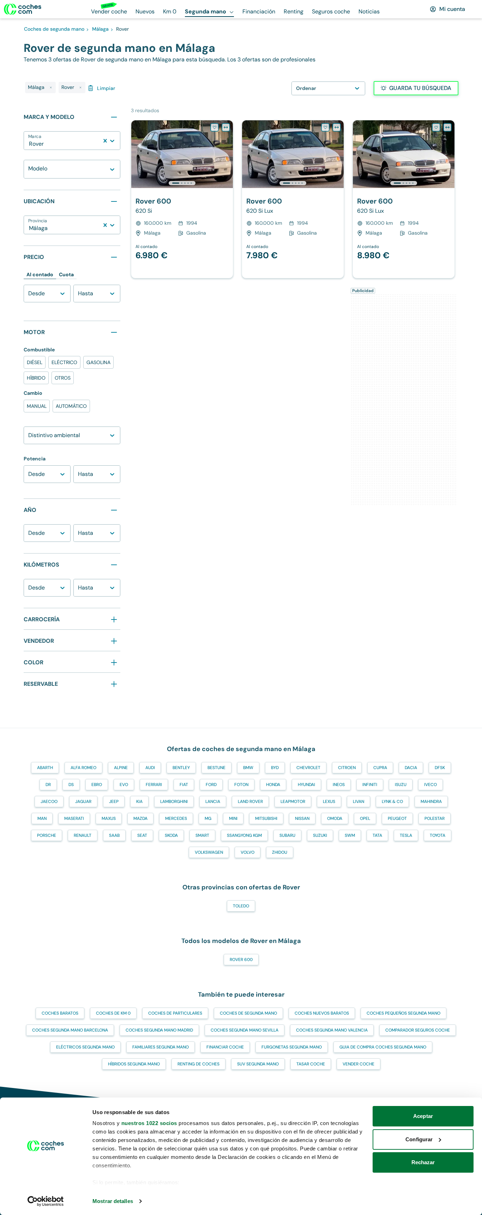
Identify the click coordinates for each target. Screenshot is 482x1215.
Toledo (241, 906)
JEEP (114, 801)
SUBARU (287, 835)
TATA (377, 835)
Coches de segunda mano (248, 1013)
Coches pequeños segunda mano (403, 1013)
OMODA (334, 818)
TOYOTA (437, 835)
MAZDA (140, 818)
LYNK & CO (392, 801)
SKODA (171, 835)
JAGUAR (83, 801)
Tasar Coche (310, 1064)
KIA (139, 801)
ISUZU (400, 784)
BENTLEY (181, 767)
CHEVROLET (308, 767)
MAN (42, 818)
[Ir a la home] (23, 9)
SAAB (114, 835)
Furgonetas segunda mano (291, 1047)
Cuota (66, 274)
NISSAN (302, 818)
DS (71, 784)
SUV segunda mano (258, 1064)
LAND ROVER (250, 801)
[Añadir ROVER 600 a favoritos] (214, 127)
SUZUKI (320, 835)
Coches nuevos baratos (322, 1013)
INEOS (339, 784)
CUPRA (380, 767)
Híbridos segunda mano (134, 1064)
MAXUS (109, 818)
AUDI (150, 767)
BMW (248, 767)
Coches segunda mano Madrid (159, 1030)
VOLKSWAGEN (209, 852)
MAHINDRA (431, 801)
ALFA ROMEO (83, 767)
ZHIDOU (279, 852)
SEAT (142, 835)
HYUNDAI (306, 784)
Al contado (39, 274)
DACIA (411, 767)
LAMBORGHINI (174, 801)
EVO (124, 784)
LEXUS (329, 801)
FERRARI (154, 784)
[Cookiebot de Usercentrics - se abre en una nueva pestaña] (46, 1201)
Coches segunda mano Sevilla (244, 1030)
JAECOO (49, 801)
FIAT (184, 784)
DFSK (440, 767)
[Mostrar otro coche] (181, 183)
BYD (275, 767)
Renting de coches (198, 1064)
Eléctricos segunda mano (85, 1047)
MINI (233, 818)
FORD (211, 784)
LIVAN (358, 801)
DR (48, 784)
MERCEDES (176, 818)
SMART (202, 835)
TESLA (406, 835)
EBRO (96, 784)
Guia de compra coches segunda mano (382, 1047)
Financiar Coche (225, 1047)
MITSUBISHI (266, 818)
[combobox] (29, 144)
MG (208, 818)
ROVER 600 (241, 959)
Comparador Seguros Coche (417, 1030)
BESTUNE (216, 767)
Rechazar (423, 1162)
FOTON (241, 784)
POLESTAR (434, 818)
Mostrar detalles (112, 1201)
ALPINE (121, 767)
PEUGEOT (397, 818)
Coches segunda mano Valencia (332, 1030)
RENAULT (82, 835)
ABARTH (45, 767)
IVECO (430, 784)
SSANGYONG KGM (244, 835)
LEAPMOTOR (293, 801)
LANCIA (212, 801)
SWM (350, 835)
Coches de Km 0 (113, 1013)
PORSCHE (46, 835)
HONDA (273, 784)
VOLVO (247, 852)
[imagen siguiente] (227, 154)
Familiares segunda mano (160, 1047)
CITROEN (347, 767)
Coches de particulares (175, 1013)
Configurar (419, 1139)
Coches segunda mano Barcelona (70, 1030)
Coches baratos (60, 1013)
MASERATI (74, 818)
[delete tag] (51, 87)
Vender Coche (358, 1064)
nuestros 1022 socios (149, 1123)
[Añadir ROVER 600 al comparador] (226, 127)
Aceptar (423, 1116)
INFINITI (369, 784)
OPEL (365, 818)
